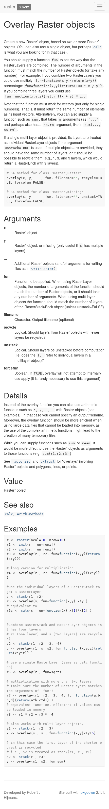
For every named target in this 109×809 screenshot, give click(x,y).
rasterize (21, 461)
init (23, 544)
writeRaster (42, 269)
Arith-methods (30, 514)
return (94, 554)
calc (97, 47)
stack (22, 596)
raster (9, 6)
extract (48, 461)
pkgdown (88, 792)
